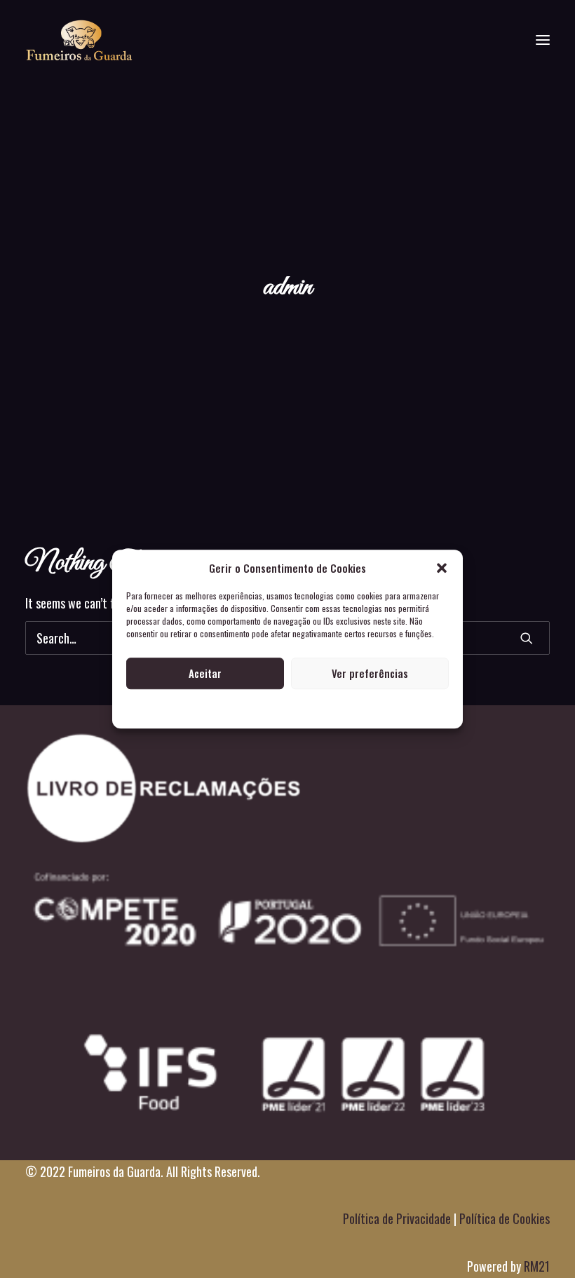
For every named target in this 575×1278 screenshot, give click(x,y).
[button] (442, 568)
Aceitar (205, 673)
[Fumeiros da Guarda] (79, 40)
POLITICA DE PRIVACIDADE (287, 708)
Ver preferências (370, 673)
